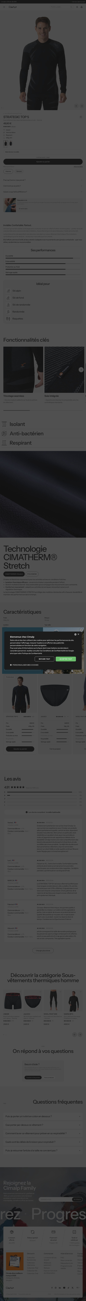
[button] (24, 665)
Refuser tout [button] (44, 659)
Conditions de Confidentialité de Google (58, 650)
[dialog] (43, 650)
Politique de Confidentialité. (32, 653)
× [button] (78, 634)
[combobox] (75, 634)
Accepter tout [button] (66, 659)
